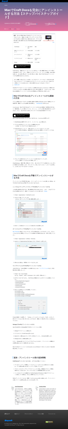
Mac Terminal (16, 231)
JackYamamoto (32, 24)
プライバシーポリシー (28, 413)
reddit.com (16, 84)
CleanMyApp (39, 103)
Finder (45, 191)
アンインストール (51, 413)
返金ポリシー (17, 413)
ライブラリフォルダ (44, 268)
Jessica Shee (51, 24)
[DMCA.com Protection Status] (49, 421)
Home (6, 5)
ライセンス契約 (41, 413)
